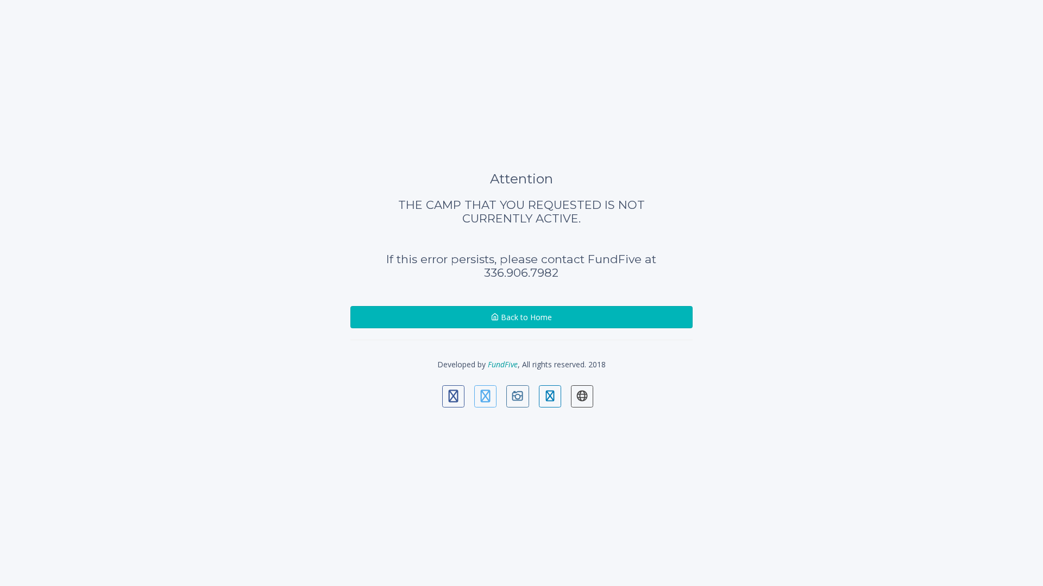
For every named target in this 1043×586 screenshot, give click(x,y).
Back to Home (525, 317)
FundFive (503, 364)
